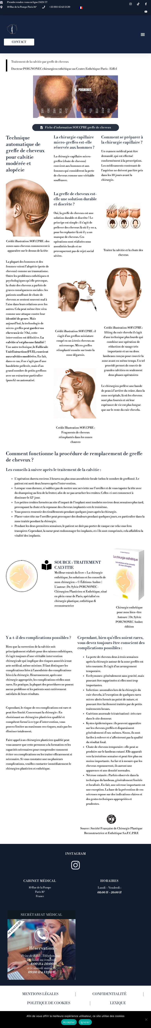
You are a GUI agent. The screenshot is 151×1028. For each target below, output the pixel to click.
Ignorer (85, 1022)
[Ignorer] (146, 1020)
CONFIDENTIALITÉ (109, 994)
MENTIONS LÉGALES (40, 994)
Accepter (69, 1022)
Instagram (75, 854)
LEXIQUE (118, 1003)
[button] (142, 34)
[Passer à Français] (81, 7)
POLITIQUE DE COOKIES (48, 1003)
